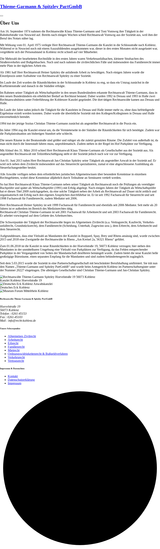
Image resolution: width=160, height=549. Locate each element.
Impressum (14, 383)
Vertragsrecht (16, 360)
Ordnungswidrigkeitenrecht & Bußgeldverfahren (38, 353)
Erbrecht (13, 343)
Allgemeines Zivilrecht (22, 336)
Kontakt (13, 376)
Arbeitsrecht (15, 339)
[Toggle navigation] (1, 15)
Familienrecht (16, 346)
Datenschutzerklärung (21, 379)
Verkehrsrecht (16, 357)
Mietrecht (14, 350)
